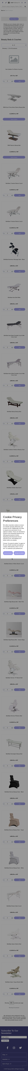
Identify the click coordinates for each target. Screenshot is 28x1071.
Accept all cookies (19, 553)
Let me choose (8, 553)
